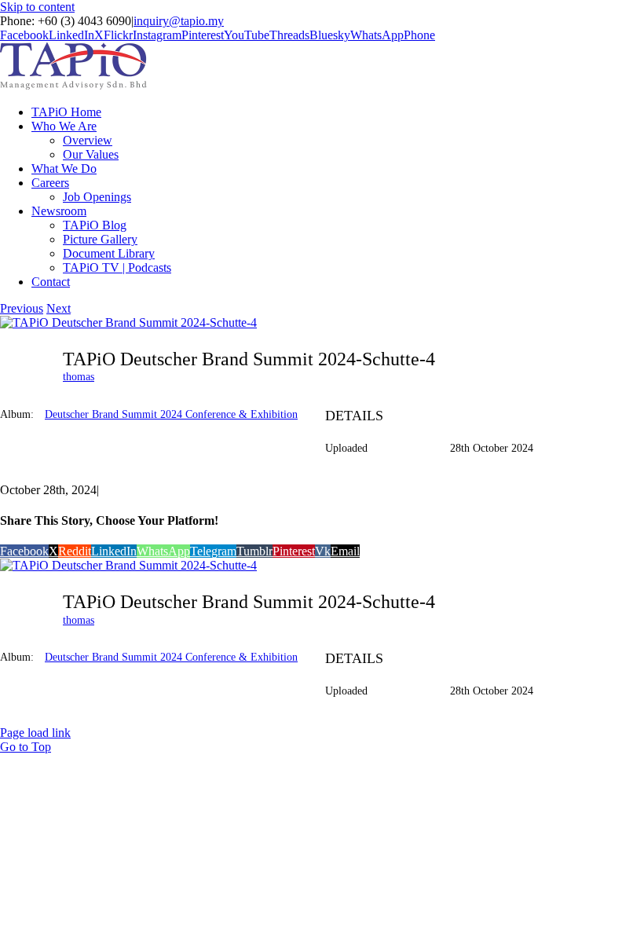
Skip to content (37, 6)
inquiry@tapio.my (179, 20)
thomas (78, 377)
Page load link (35, 732)
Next (58, 308)
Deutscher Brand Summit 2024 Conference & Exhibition (171, 414)
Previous (21, 308)
